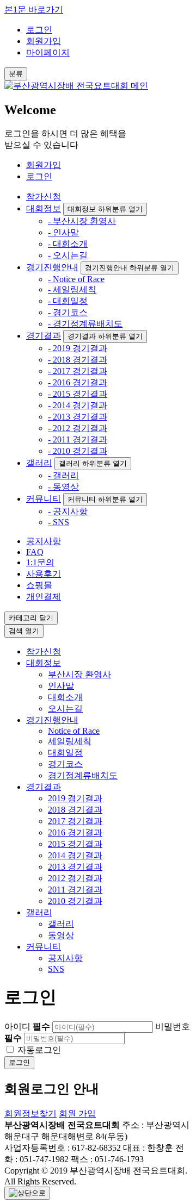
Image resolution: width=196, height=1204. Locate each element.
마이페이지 (48, 52)
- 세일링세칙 (72, 289)
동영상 (61, 935)
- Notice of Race (76, 279)
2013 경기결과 (75, 866)
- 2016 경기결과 (77, 382)
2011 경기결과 (75, 889)
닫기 (31, 618)
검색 (24, 631)
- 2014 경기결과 (77, 405)
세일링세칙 (69, 741)
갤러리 (39, 462)
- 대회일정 (68, 300)
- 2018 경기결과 (77, 359)
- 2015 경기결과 (77, 393)
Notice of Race (74, 730)
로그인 (39, 29)
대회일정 (65, 752)
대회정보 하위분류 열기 (105, 209)
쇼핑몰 (39, 585)
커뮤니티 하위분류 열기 (105, 499)
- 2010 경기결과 (77, 451)
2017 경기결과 (75, 821)
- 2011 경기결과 (77, 439)
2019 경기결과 (75, 798)
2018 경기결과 (75, 809)
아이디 (27, 1026)
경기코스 (65, 764)
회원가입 (43, 41)
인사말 (61, 685)
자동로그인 (39, 1050)
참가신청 (43, 196)
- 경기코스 (68, 312)
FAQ (35, 552)
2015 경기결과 (75, 844)
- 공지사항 (68, 511)
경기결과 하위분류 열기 (105, 336)
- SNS (58, 522)
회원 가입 (77, 1113)
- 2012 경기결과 (77, 428)
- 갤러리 (63, 475)
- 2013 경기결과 (77, 416)
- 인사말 (63, 232)
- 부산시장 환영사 (82, 221)
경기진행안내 (52, 267)
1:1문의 (40, 562)
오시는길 (65, 708)
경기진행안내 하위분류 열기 (129, 268)
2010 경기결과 (75, 901)
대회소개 (65, 697)
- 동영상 (63, 486)
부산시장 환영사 (79, 674)
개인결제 (43, 596)
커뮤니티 (43, 498)
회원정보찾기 (30, 1113)
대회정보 (43, 208)
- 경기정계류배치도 (85, 323)
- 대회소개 (68, 243)
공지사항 (43, 541)
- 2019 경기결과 (77, 348)
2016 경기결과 (75, 832)
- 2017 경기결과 (77, 371)
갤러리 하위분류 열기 (93, 463)
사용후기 (43, 573)
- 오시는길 (68, 255)
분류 (16, 74)
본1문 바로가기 (33, 9)
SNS (56, 969)
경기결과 (43, 335)
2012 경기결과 (75, 878)
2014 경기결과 (75, 855)
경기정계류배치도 (83, 775)
